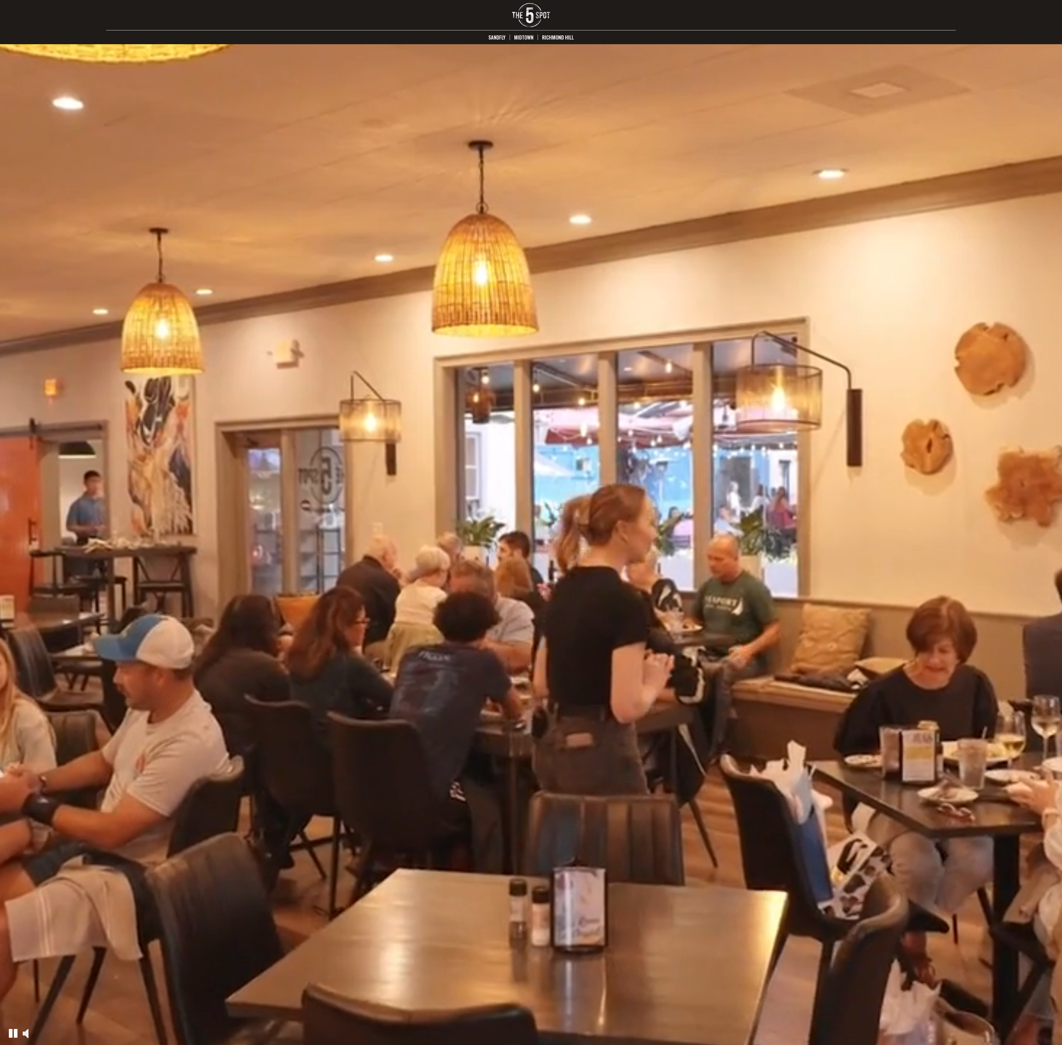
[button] (13, 1033)
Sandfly (497, 37)
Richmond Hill (558, 37)
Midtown (523, 37)
